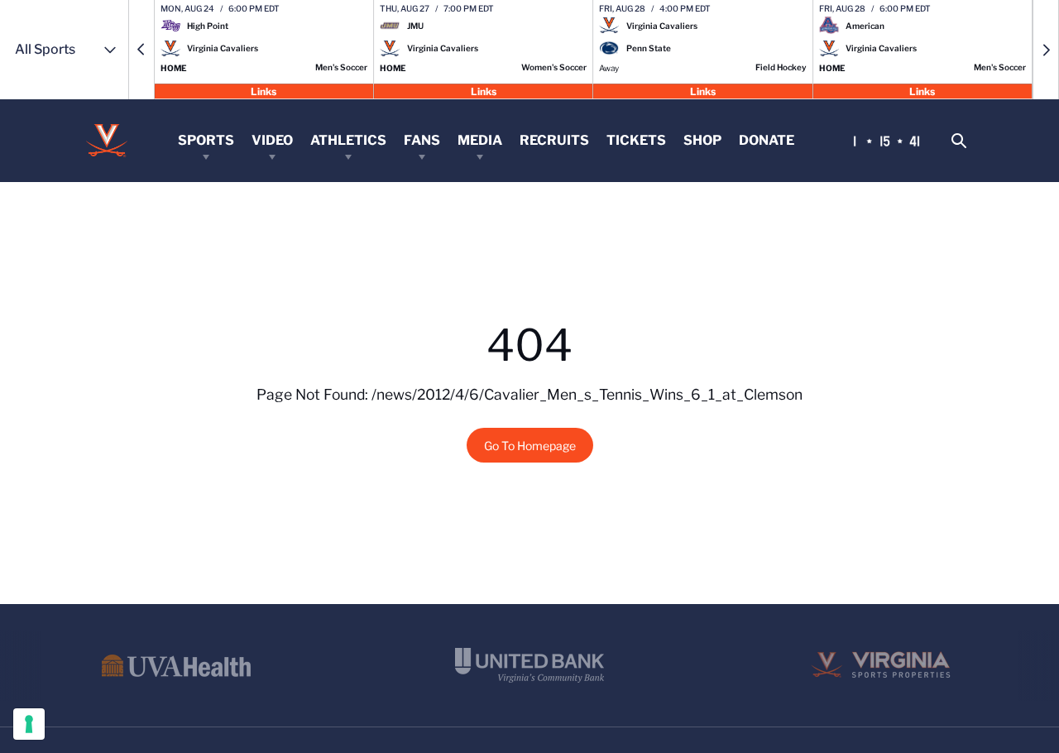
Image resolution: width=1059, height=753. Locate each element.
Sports (206, 140)
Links (263, 90)
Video (272, 140)
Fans (422, 140)
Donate (766, 140)
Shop (702, 140)
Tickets (636, 140)
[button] (141, 49)
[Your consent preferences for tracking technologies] (29, 724)
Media (480, 140)
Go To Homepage (530, 446)
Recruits (554, 140)
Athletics (348, 140)
